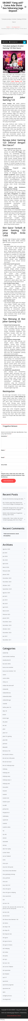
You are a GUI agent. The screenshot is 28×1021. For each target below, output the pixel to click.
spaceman (5, 981)
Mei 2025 (5, 603)
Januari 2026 (6, 574)
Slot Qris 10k (6, 963)
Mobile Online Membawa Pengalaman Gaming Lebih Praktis (12, 513)
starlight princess (7, 995)
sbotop (4, 845)
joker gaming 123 (16, 81)
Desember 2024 (7, 621)
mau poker (5, 787)
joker (4, 729)
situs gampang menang (9, 874)
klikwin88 (5, 747)
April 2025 (5, 607)
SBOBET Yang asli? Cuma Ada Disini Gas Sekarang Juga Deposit (13, 6)
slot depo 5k (6, 930)
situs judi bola (6, 878)
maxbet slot (6, 798)
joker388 (5, 740)
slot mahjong (6, 948)
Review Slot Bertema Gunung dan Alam (13, 499)
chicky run (5, 682)
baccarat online (7, 663)
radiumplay (5, 816)
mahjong (5, 769)
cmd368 (5, 703)
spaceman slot (6, 988)
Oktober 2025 (6, 585)
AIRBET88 (5, 653)
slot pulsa (5, 955)
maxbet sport (6, 801)
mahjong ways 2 (7, 780)
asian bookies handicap (9, 656)
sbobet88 (5, 841)
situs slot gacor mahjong (9, 892)
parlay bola (5, 809)
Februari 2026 (6, 571)
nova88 (5, 805)
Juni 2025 (5, 600)
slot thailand (6, 974)
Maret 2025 (6, 611)
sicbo (4, 859)
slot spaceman (6, 970)
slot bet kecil (6, 915)
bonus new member (8, 667)
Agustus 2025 (6, 592)
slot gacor (5, 937)
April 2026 (5, 563)
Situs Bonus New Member (9, 870)
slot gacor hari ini (7, 941)
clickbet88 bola (7, 692)
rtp (3, 830)
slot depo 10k (6, 926)
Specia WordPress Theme (14, 1015)
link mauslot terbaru (8, 754)
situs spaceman (7, 896)
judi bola (5, 743)
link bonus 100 (6, 751)
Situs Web (4, 464)
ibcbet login (6, 718)
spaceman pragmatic (8, 984)
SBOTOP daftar (7, 849)
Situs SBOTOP (6, 885)
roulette (5, 823)
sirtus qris (5, 863)
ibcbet (4, 714)
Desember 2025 (7, 578)
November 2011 (7, 640)
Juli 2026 (5, 552)
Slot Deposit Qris (7, 934)
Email (3, 457)
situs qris (5, 881)
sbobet (4, 838)
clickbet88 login (7, 700)
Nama (3, 450)
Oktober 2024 (6, 629)
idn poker (5, 722)
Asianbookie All (6, 660)
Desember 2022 (7, 632)
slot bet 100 (6, 903)
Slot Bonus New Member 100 (10, 919)
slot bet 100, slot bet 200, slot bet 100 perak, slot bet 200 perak (13, 907)
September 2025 (7, 589)
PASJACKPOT (6, 812)
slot (4, 899)
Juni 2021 (5, 636)
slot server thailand (8, 966)
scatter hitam (6, 852)
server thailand (7, 856)
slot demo (5, 923)
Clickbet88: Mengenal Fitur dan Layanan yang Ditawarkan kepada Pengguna (13, 508)
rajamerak (5, 820)
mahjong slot (6, 772)
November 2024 (7, 625)
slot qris (5, 959)
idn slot (5, 725)
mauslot (5, 791)
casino (4, 674)
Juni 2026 (5, 556)
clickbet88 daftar (7, 696)
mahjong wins (6, 783)
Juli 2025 (5, 596)
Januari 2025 (6, 618)
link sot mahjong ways (8, 765)
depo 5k (5, 711)
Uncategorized (16, 27)
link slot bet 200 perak (8, 758)
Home (8, 27)
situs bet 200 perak (8, 867)
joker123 (5, 732)
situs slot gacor (7, 889)
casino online (6, 678)
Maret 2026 (6, 567)
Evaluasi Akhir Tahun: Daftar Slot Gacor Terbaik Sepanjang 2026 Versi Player (13, 519)
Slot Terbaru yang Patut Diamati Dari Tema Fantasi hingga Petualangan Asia (13, 503)
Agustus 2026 (6, 549)
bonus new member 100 (9, 671)
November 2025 (7, 581)
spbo (4, 992)
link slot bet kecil (7, 761)
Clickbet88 (5, 689)
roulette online (6, 827)
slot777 (5, 977)
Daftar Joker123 (7, 707)
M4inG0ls (5, 42)
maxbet (5, 794)
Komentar (4, 436)
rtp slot (5, 834)
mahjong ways (6, 776)
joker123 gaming (7, 736)
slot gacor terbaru (7, 945)
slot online (5, 952)
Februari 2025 (6, 614)
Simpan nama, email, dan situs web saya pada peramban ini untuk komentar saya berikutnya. (12, 475)
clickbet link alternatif (8, 685)
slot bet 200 (6, 912)
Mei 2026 (5, 560)
